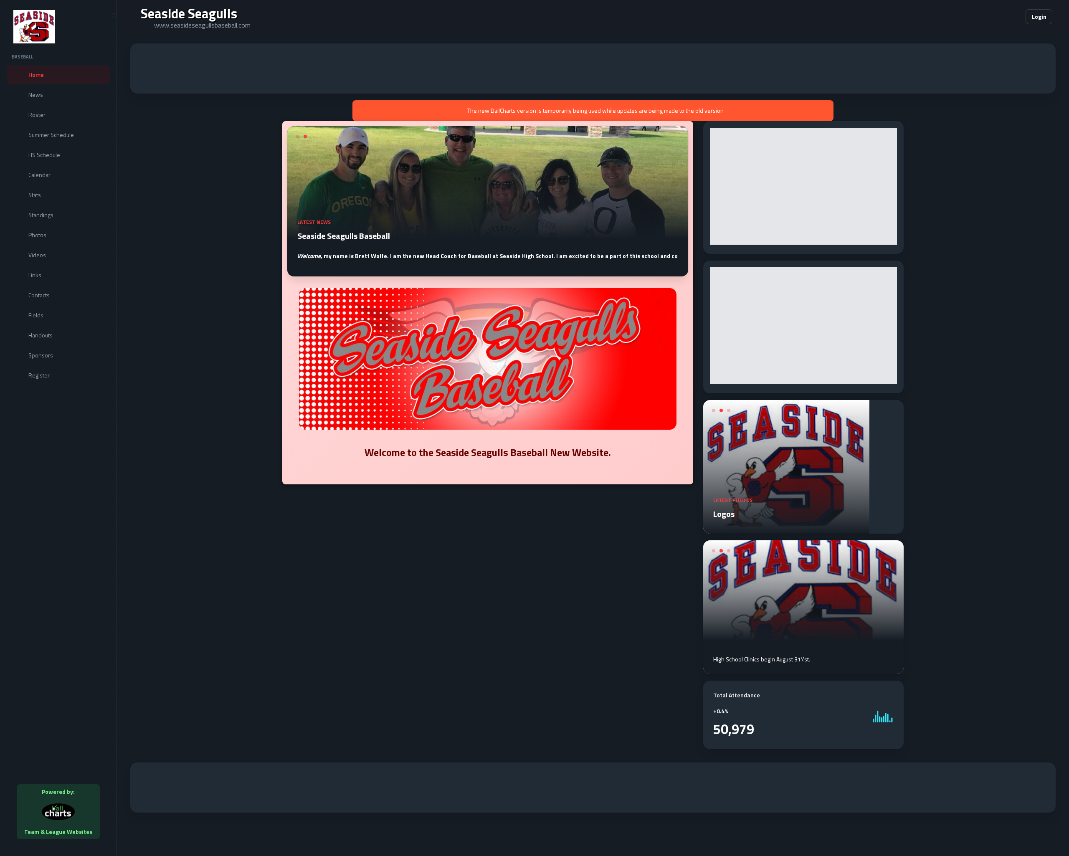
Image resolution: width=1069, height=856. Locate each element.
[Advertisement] (593, 68)
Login (1039, 16)
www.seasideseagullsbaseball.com (202, 25)
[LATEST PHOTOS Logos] (786, 529)
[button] (993, 16)
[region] (58, 428)
